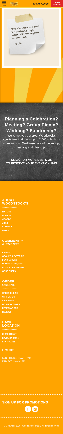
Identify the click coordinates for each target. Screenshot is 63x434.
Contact (7, 227)
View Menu (8, 300)
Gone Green (9, 271)
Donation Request (12, 263)
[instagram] (35, 411)
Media (5, 230)
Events (6, 252)
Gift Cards (8, 297)
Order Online (57, 3)
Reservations (10, 308)
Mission (6, 215)
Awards (6, 219)
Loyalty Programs (13, 267)
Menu (4, 5)
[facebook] (28, 411)
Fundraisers (9, 260)
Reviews (6, 312)
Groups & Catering (13, 256)
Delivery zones (11, 304)
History (6, 212)
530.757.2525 (41, 3)
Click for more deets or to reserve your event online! (31, 161)
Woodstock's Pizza (14, 4)
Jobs (5, 223)
